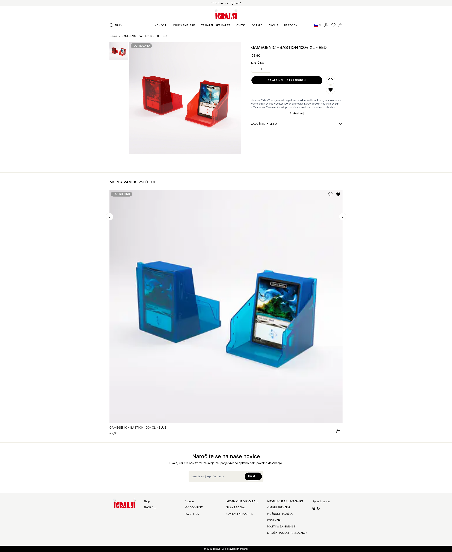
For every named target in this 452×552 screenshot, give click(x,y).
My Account (194, 507)
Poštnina (274, 520)
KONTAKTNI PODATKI (240, 513)
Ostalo (113, 35)
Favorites (192, 513)
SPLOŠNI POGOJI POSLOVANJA (287, 532)
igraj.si (217, 548)
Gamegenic (264, 125)
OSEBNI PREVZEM (278, 507)
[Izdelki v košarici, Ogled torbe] (340, 25)
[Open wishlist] (333, 25)
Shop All (150, 507)
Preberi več (297, 113)
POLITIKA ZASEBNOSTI (281, 526)
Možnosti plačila (280, 513)
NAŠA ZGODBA (235, 507)
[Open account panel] (326, 25)
